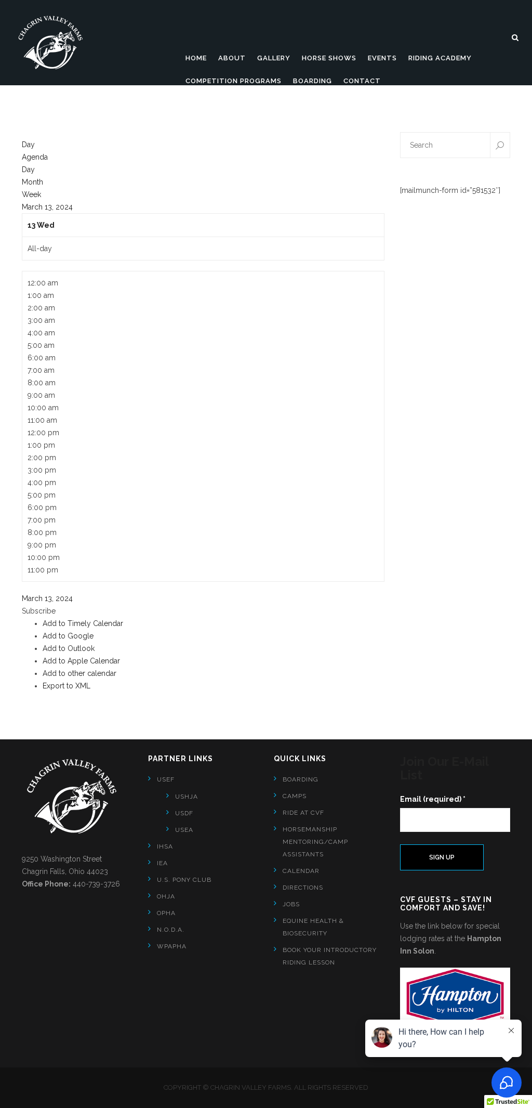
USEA (184, 829)
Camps (295, 796)
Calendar (301, 871)
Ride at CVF (303, 812)
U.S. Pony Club (184, 879)
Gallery (273, 58)
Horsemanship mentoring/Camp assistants (315, 842)
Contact (362, 81)
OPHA (166, 913)
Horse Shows (329, 58)
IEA (162, 863)
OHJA (166, 896)
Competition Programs (233, 81)
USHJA (186, 796)
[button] (39, 611)
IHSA (165, 846)
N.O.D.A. (170, 929)
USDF (184, 813)
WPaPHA (172, 946)
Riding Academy (440, 58)
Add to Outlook (69, 648)
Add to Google (68, 636)
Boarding (312, 81)
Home (196, 58)
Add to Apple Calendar (81, 661)
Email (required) (433, 799)
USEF (166, 779)
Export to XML (66, 686)
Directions (303, 887)
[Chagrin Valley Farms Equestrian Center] (54, 42)
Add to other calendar (79, 673)
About (232, 58)
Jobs (291, 904)
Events (382, 58)
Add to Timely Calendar (83, 623)
